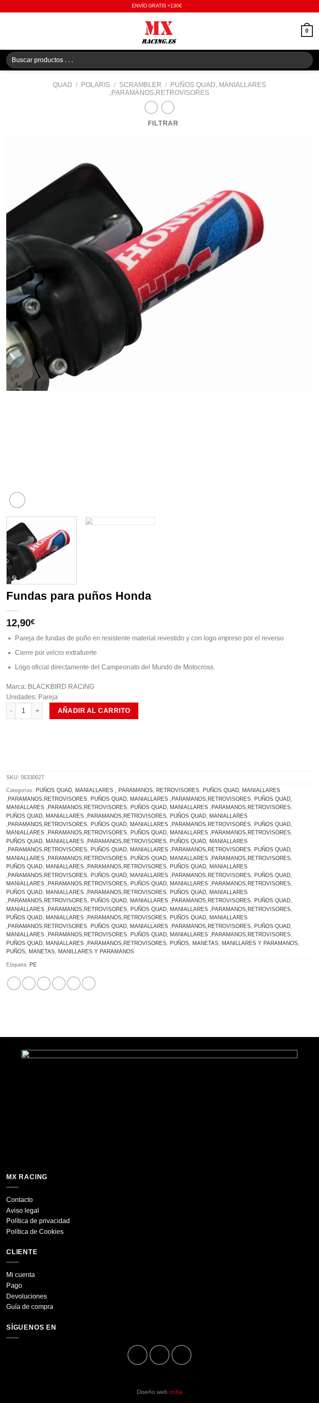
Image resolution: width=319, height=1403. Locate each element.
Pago (14, 1285)
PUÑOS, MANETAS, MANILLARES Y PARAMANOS (234, 943)
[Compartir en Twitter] (44, 983)
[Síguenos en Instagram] (160, 1355)
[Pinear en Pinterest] (74, 983)
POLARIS (95, 84)
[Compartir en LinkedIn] (89, 983)
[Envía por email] (59, 983)
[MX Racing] (159, 30)
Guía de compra (29, 1306)
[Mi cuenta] (291, 31)
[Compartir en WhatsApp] (14, 983)
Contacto (19, 1199)
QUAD (62, 84)
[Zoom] (17, 500)
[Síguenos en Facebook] (138, 1355)
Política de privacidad (38, 1220)
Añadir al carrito (94, 710)
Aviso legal (22, 1210)
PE (33, 965)
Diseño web (159, 1391)
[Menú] (11, 31)
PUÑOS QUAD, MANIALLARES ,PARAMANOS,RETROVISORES (171, 799)
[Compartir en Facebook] (29, 983)
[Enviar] (303, 60)
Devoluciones (26, 1296)
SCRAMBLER (140, 84)
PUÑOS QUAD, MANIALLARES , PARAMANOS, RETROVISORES (117, 790)
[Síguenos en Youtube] (182, 1355)
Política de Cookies (35, 1231)
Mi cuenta (20, 1274)
